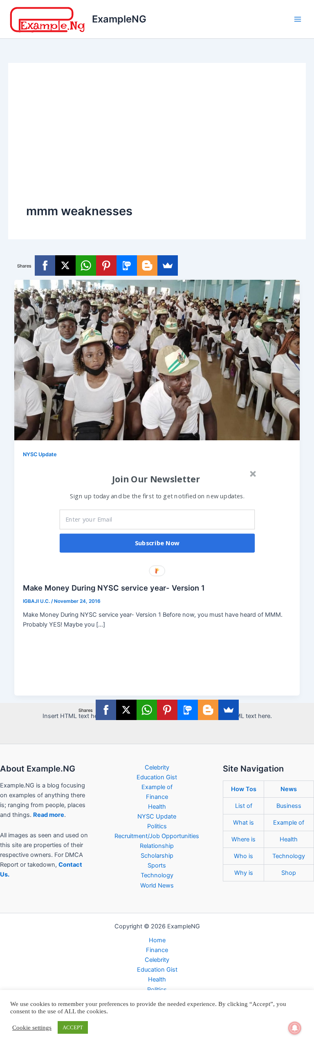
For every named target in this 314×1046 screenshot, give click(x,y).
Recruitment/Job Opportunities (156, 836)
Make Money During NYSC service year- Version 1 (114, 587)
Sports (157, 865)
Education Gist (157, 777)
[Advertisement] (157, 142)
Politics (157, 826)
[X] (65, 265)
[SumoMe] (167, 265)
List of (243, 806)
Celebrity (157, 767)
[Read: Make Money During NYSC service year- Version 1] (157, 360)
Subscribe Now (157, 543)
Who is (243, 856)
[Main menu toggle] (297, 19)
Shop (288, 872)
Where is (243, 839)
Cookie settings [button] (32, 1027)
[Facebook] (45, 265)
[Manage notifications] (294, 1028)
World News (157, 885)
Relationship (157, 846)
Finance (157, 797)
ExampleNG (119, 19)
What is (243, 822)
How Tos (243, 789)
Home (157, 940)
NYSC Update (40, 454)
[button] (156, 479)
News (288, 789)
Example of (157, 787)
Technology (157, 875)
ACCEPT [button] (73, 1027)
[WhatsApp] (86, 265)
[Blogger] (147, 265)
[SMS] (127, 265)
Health (157, 806)
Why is (243, 872)
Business (288, 806)
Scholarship (157, 855)
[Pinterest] (106, 265)
